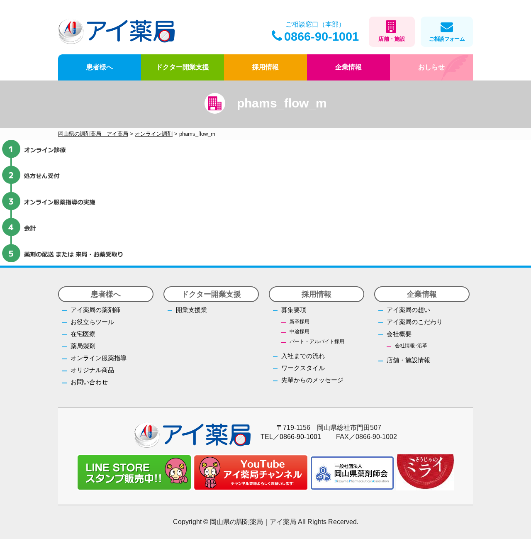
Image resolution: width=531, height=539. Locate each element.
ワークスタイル (303, 367)
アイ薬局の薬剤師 (95, 309)
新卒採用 (299, 321)
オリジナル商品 (92, 369)
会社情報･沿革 (411, 346)
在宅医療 (83, 333)
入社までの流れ (303, 355)
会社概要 (399, 333)
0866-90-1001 (321, 36)
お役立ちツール (92, 321)
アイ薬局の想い (408, 309)
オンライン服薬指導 (99, 357)
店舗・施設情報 (408, 359)
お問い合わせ (89, 381)
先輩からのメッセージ (312, 379)
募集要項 (293, 309)
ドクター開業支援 (182, 67)
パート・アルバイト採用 (317, 341)
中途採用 (299, 331)
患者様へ (99, 67)
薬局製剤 (83, 345)
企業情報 (348, 67)
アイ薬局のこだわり (415, 321)
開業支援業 (191, 309)
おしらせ (431, 67)
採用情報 (265, 67)
